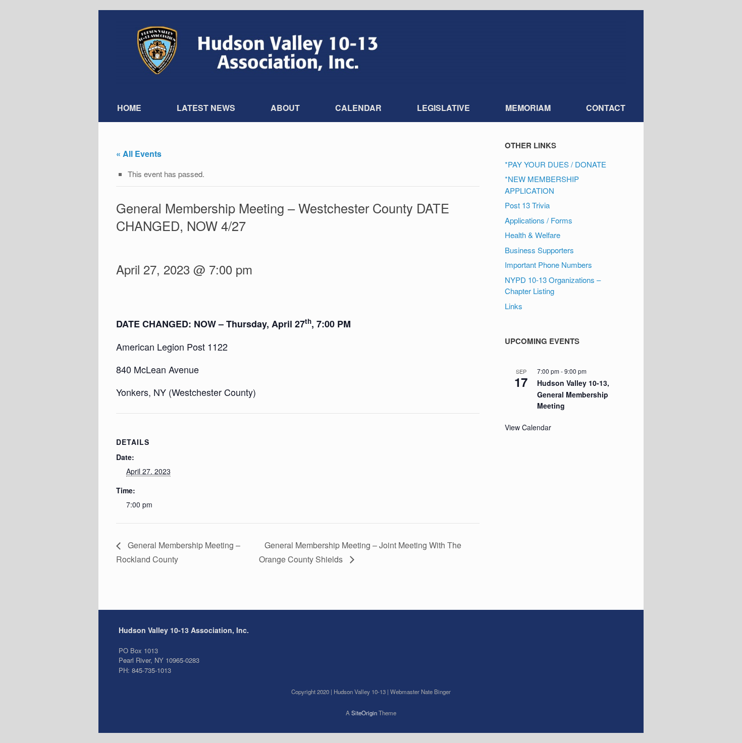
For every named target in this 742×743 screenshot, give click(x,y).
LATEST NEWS (206, 107)
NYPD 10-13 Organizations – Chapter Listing (553, 285)
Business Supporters (539, 250)
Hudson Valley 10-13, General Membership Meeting (573, 394)
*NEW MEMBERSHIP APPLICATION (542, 185)
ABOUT (285, 107)
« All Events (139, 153)
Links (513, 306)
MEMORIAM (528, 107)
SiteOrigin (364, 713)
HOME (129, 107)
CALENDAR (358, 107)
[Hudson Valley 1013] (371, 52)
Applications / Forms (538, 220)
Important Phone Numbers (548, 264)
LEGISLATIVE (443, 107)
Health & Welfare (532, 235)
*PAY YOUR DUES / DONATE (555, 164)
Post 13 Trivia (527, 205)
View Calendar (528, 427)
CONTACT (605, 107)
